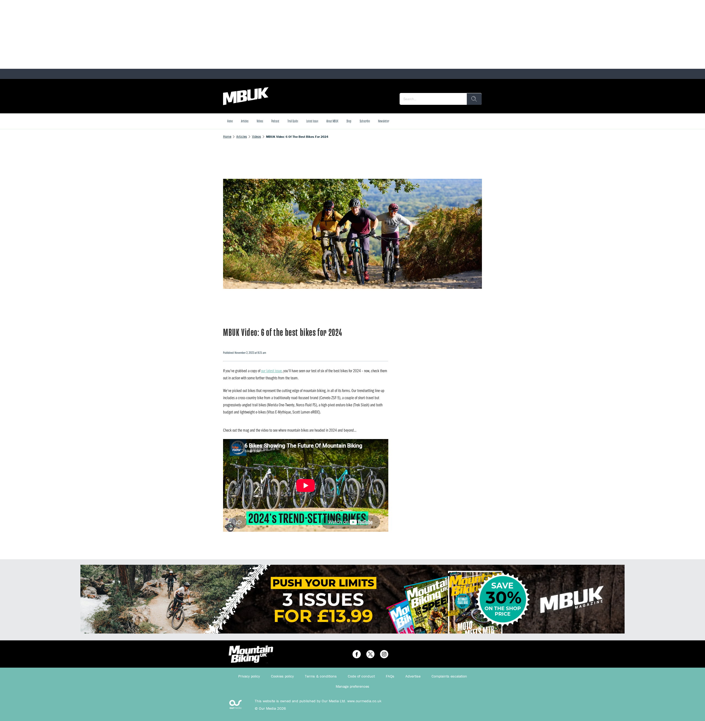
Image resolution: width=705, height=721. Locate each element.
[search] (474, 99)
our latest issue (271, 370)
